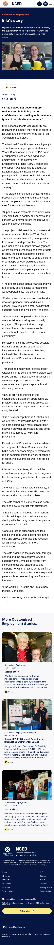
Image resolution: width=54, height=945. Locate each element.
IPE (41, 872)
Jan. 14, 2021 (10, 668)
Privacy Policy (46, 887)
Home (4, 872)
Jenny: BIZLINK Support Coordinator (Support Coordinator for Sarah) (24, 740)
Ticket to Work (8, 891)
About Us (6, 876)
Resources (6, 884)
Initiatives (6, 887)
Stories (43, 876)
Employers (31, 732)
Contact (43, 884)
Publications (7, 880)
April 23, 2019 (10, 805)
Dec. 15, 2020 (10, 735)
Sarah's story (11, 671)
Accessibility (45, 891)
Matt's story (11, 809)
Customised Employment (15, 665)
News (42, 880)
